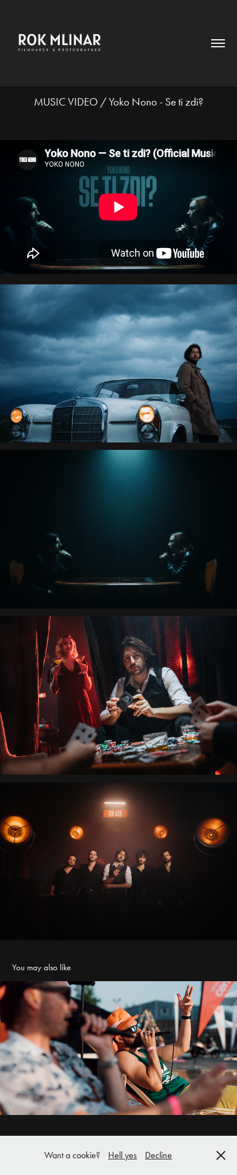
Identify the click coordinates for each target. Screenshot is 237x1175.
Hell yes (122, 1155)
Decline (158, 1155)
